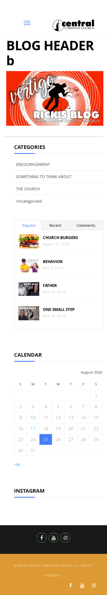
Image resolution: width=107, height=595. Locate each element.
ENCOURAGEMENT (33, 164)
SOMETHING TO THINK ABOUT (43, 176)
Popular (29, 225)
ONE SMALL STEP (59, 309)
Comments (86, 225)
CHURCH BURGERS (60, 237)
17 (33, 428)
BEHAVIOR (53, 261)
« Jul (17, 464)
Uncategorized (29, 201)
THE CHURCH (28, 188)
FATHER (50, 285)
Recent (55, 225)
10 (33, 418)
